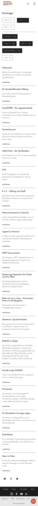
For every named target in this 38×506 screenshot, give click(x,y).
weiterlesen (6, 82)
